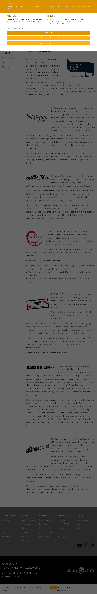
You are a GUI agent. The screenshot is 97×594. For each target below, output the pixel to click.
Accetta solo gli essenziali (48, 43)
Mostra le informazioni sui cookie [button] (16, 28)
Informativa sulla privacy (83, 48)
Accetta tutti (48, 33)
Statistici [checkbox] (52, 16)
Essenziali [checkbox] (12, 16)
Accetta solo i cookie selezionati (48, 38)
